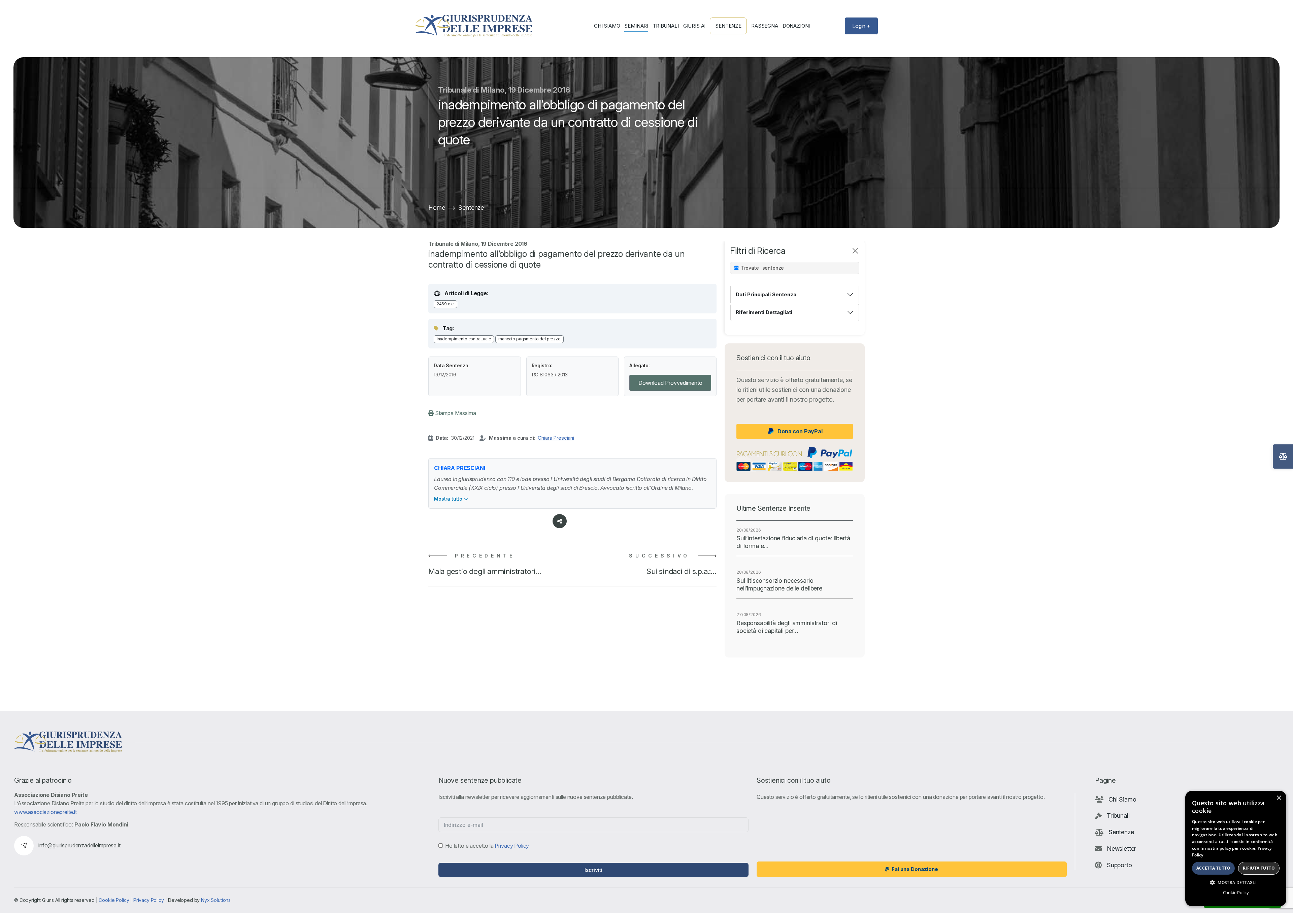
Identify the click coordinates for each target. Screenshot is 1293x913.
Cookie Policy (114, 900)
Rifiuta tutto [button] (1259, 868)
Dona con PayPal (800, 431)
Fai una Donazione (915, 869)
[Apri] (1283, 456)
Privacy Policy (512, 845)
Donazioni (796, 26)
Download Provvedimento (670, 382)
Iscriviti (593, 870)
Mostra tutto (449, 499)
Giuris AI (694, 26)
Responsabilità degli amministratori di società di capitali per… (786, 626)
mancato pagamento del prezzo (529, 338)
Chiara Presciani (556, 438)
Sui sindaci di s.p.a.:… (681, 571)
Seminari (636, 26)
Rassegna (764, 26)
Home (436, 207)
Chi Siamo (607, 26)
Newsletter (1121, 848)
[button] (1236, 882)
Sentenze (728, 26)
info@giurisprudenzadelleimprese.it (79, 845)
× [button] (1278, 798)
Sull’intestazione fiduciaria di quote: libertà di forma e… (793, 542)
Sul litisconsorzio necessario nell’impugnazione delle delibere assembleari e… (779, 585)
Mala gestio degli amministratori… (484, 571)
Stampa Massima (455, 413)
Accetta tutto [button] (1213, 868)
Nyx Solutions (216, 900)
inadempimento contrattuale (464, 338)
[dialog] (1235, 848)
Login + (861, 26)
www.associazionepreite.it (45, 812)
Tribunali (666, 26)
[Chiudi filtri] (855, 251)
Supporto (1119, 865)
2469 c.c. (446, 303)
